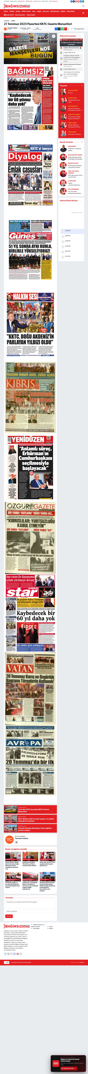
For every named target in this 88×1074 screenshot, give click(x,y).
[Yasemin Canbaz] (9, 839)
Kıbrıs (6, 11)
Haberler (6, 21)
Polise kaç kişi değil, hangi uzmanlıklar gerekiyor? (74, 118)
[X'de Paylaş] (58, 28)
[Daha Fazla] (65, 28)
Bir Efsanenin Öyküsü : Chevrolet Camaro (75, 166)
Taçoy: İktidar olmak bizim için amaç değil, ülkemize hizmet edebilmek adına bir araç (12, 866)
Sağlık (39, 11)
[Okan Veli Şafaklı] (63, 116)
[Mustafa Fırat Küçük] (63, 157)
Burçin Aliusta (73, 163)
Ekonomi (46, 11)
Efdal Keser (72, 132)
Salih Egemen (73, 90)
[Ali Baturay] (63, 183)
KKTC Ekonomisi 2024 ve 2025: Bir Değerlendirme (75, 176)
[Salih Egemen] (63, 91)
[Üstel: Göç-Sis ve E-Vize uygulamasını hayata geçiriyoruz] (47, 856)
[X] (8, 953)
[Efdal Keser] (63, 133)
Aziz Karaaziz (73, 106)
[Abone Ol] (79, 29)
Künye (51, 926)
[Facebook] (5, 953)
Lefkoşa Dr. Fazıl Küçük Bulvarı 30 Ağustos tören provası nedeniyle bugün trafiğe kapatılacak (30, 886)
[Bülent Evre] (63, 100)
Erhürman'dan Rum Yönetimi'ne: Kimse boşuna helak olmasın (29, 864)
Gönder (9, 916)
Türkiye (11, 11)
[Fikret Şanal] (63, 125)
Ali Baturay (72, 181)
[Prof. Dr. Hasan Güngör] (63, 173)
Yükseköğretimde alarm (74, 101)
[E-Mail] (16, 842)
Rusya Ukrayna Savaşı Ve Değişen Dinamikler (75, 158)
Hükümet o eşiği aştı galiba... (74, 149)
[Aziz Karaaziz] (63, 108)
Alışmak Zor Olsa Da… (75, 134)
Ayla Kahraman (73, 189)
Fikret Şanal (72, 123)
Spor (34, 11)
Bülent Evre (72, 98)
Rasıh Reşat (72, 146)
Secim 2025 (10, 15)
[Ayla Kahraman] (63, 191)
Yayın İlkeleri (36, 928)
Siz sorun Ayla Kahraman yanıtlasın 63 (74, 192)
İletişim (51, 928)
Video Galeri (31, 15)
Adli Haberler (54, 11)
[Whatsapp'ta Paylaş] (62, 28)
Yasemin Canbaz (21, 838)
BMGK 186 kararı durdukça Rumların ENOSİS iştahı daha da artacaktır (75, 126)
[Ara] (83, 6)
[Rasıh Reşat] (63, 148)
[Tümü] (82, 85)
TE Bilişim (81, 962)
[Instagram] (11, 953)
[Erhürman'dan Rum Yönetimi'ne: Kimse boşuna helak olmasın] (30, 856)
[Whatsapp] (20, 953)
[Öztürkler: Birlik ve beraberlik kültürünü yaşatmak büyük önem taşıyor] (13, 876)
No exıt (70, 93)
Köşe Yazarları (20, 15)
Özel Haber (71, 11)
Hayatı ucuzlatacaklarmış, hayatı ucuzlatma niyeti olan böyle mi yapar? (74, 184)
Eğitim (63, 11)
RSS (7, 962)
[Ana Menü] (83, 13)
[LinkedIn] (14, 953)
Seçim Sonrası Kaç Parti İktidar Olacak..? (75, 109)
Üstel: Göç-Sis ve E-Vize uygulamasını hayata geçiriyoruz (47, 864)
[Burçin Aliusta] (63, 165)
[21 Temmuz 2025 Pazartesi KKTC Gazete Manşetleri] (30, 48)
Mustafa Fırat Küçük (75, 155)
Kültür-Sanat (26, 11)
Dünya (18, 11)
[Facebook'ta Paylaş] (56, 28)
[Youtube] (17, 953)
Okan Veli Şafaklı (74, 114)
